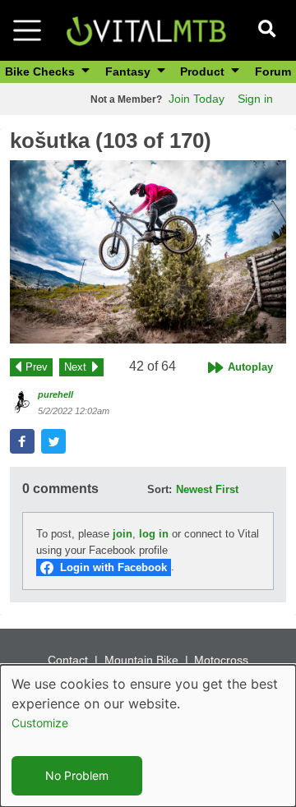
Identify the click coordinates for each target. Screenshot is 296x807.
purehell (55, 394)
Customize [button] (40, 723)
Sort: (159, 489)
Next (75, 367)
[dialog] (148, 736)
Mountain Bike (141, 659)
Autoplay (250, 367)
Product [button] (204, 71)
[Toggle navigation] (27, 30)
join (122, 534)
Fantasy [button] (129, 71)
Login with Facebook (113, 567)
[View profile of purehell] (22, 402)
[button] (148, 252)
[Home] (146, 29)
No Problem (77, 775)
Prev (36, 367)
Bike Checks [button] (41, 71)
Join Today (196, 98)
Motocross (221, 659)
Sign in (255, 98)
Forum (273, 71)
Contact (68, 659)
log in (154, 534)
